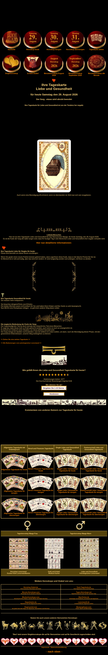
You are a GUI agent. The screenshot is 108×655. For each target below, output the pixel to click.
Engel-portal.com (30, 607)
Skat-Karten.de (83, 597)
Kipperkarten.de (30, 602)
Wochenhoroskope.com (30, 597)
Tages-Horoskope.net (84, 592)
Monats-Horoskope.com (31, 592)
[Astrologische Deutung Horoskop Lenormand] (18, 568)
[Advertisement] (54, 15)
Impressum (45, 647)
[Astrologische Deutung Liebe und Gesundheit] (89, 567)
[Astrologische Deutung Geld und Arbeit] (54, 568)
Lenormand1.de (83, 602)
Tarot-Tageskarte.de (84, 587)
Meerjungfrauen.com (84, 607)
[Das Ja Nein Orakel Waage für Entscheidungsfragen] (32, 72)
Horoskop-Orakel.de (30, 587)
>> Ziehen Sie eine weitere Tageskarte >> (15, 339)
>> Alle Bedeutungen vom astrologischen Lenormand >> (21, 343)
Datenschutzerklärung (59, 647)
